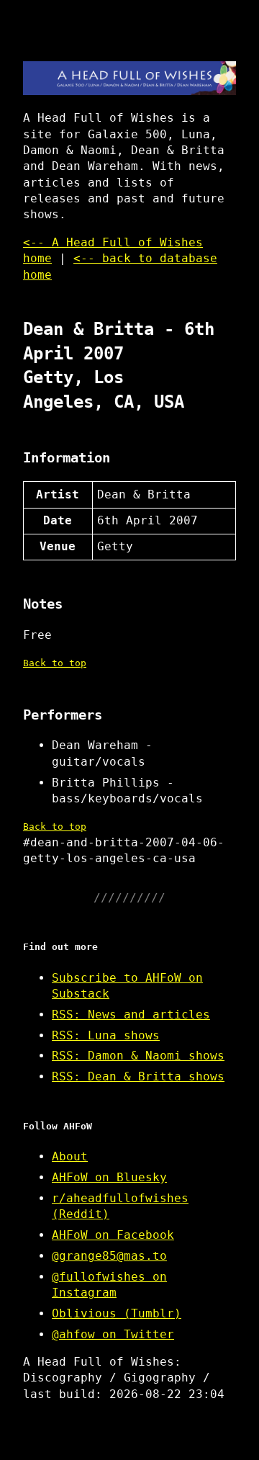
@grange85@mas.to (109, 1256)
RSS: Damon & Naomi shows (138, 1055)
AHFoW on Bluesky (109, 1177)
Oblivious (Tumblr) (116, 1313)
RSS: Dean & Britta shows (138, 1076)
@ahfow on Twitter (113, 1334)
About (70, 1156)
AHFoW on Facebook (113, 1235)
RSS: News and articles (131, 1014)
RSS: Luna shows (106, 1035)
